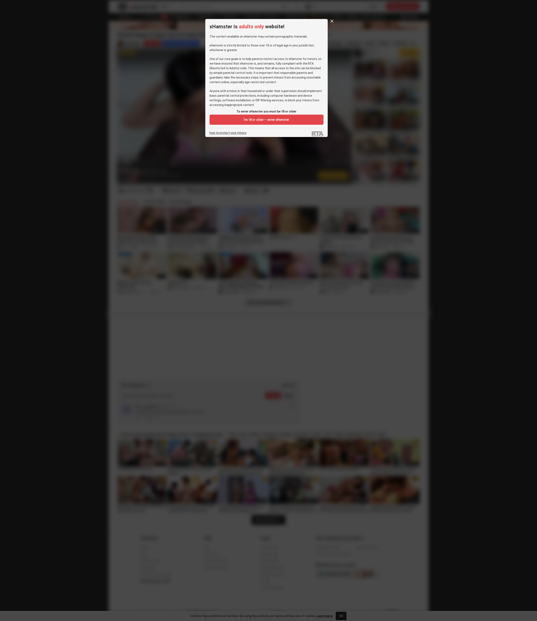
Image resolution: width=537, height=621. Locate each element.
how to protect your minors (228, 132)
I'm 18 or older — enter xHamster (266, 119)
